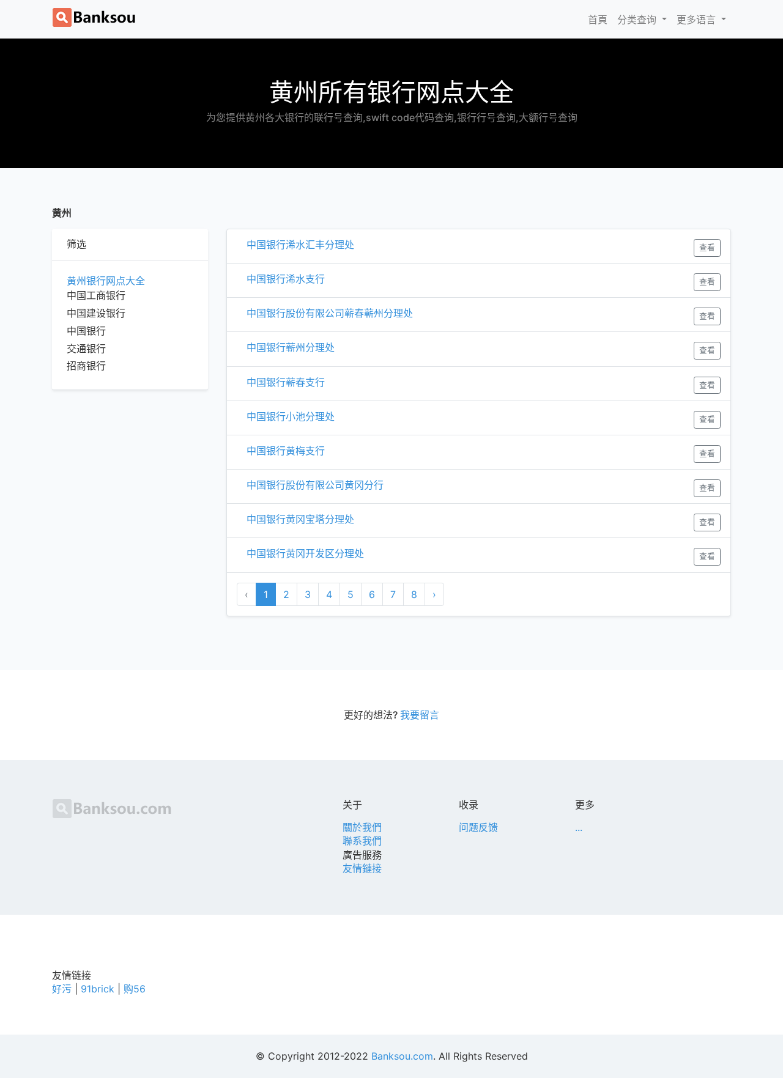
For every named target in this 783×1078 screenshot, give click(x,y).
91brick (97, 989)
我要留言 (419, 715)
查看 (707, 247)
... (578, 827)
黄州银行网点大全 (106, 281)
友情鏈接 (362, 868)
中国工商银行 (96, 295)
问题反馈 (478, 827)
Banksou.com (402, 1056)
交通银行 (86, 348)
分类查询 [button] (638, 19)
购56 (135, 989)
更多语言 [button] (698, 19)
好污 (62, 989)
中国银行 (86, 331)
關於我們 (362, 827)
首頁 (600, 19)
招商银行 (86, 366)
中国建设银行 (96, 313)
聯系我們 (362, 841)
